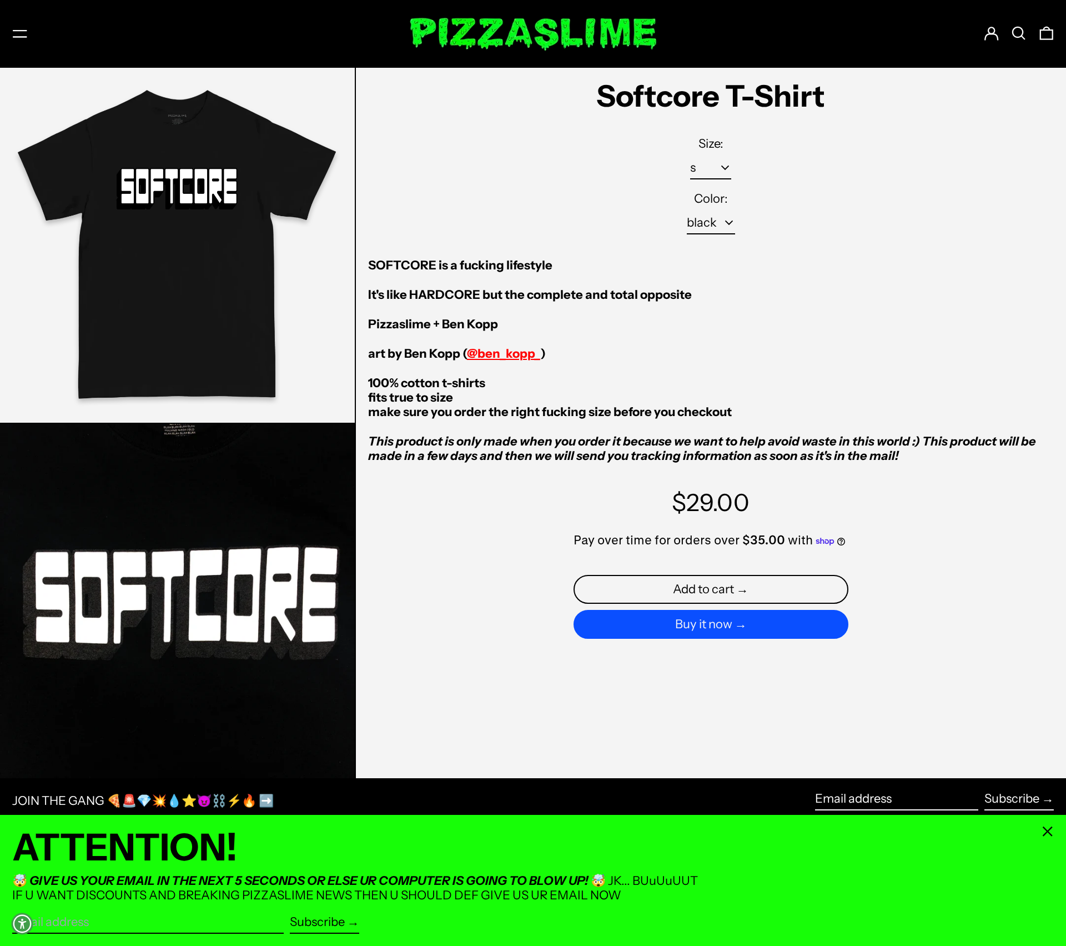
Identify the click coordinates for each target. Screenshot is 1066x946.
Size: (710, 144)
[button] (1019, 33)
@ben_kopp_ (503, 353)
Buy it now (703, 624)
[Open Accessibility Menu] (22, 924)
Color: (711, 199)
